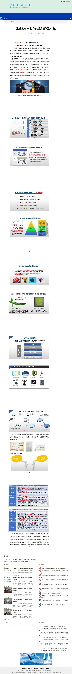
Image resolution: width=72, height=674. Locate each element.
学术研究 (12, 21)
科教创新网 (6, 18)
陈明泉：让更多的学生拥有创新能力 (18, 561)
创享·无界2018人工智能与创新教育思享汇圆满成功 (22, 560)
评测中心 (24, 668)
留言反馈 (68, 1)
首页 (7, 21)
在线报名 (30, 668)
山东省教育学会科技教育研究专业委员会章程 (54, 568)
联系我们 (63, 1)
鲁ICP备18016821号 (48, 670)
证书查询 (42, 668)
